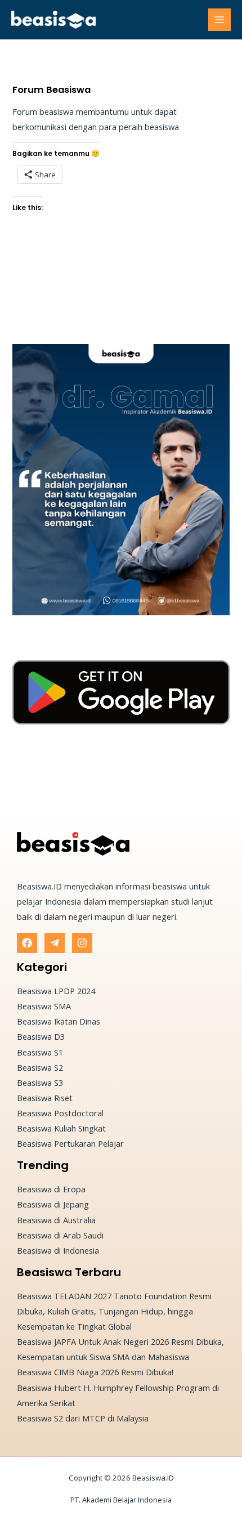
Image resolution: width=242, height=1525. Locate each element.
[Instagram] (82, 943)
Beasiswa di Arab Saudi (60, 1235)
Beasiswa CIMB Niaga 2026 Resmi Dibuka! (95, 1372)
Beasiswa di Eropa (51, 1189)
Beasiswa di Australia (56, 1220)
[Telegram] (54, 943)
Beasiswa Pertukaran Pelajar (70, 1143)
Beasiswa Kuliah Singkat (61, 1128)
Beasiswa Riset (45, 1097)
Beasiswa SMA (44, 1006)
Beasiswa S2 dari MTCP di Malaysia (83, 1418)
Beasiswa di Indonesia (58, 1250)
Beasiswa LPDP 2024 (56, 990)
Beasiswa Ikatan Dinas (58, 1021)
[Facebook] (27, 943)
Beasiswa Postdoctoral (60, 1113)
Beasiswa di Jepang (53, 1204)
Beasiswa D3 (41, 1036)
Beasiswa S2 (40, 1067)
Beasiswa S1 (40, 1052)
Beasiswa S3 (40, 1082)
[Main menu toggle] (219, 19)
